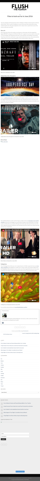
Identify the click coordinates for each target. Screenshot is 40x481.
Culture (2, 365)
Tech (2, 383)
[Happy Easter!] (10, 464)
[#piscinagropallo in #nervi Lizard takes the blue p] (29, 464)
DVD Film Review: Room (7, 334)
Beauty (2, 361)
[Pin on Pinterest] (23, 327)
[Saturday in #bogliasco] (29, 453)
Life (1, 379)
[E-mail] (3, 323)
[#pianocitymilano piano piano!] (10, 453)
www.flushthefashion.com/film (21, 307)
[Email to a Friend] (21, 327)
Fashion (2, 367)
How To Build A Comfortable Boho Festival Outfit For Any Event (12, 347)
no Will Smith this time (8, 98)
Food (2, 371)
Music (2, 381)
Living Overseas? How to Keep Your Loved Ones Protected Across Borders (14, 345)
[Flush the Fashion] (20, 7)
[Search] (15, 1)
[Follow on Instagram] (16, 1)
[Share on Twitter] (19, 327)
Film (20, 14)
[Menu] (24, 1)
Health (2, 375)
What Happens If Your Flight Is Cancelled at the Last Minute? (11, 350)
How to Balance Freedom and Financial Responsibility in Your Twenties (13, 343)
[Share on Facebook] (17, 327)
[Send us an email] (4, 445)
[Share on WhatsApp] (15, 327)
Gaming (2, 373)
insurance (3, 377)
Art (1, 358)
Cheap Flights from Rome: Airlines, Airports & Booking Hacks (12, 352)
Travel (2, 386)
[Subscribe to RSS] (17, 1)
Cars (2, 363)
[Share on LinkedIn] (25, 327)
